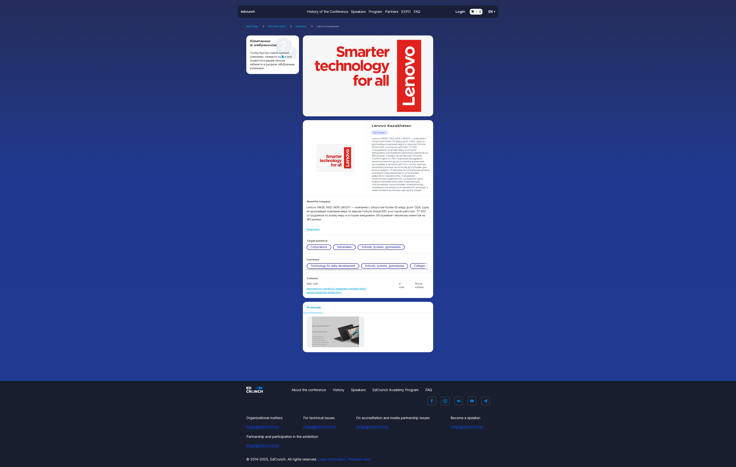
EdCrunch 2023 (277, 26)
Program (375, 12)
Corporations (319, 247)
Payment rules (358, 459)
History (338, 390)
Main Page (252, 26)
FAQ (417, 12)
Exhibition (301, 26)
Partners (391, 12)
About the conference (309, 390)
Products (314, 307)
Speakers (358, 12)
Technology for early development (333, 265)
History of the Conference (327, 12)
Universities (344, 247)
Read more (313, 229)
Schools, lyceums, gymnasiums (381, 247)
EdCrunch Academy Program (395, 390)
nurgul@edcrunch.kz (262, 427)
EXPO (406, 12)
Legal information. (332, 459)
